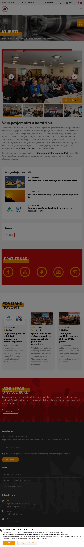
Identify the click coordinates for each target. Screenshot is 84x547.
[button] (27, 543)
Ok (9, 543)
